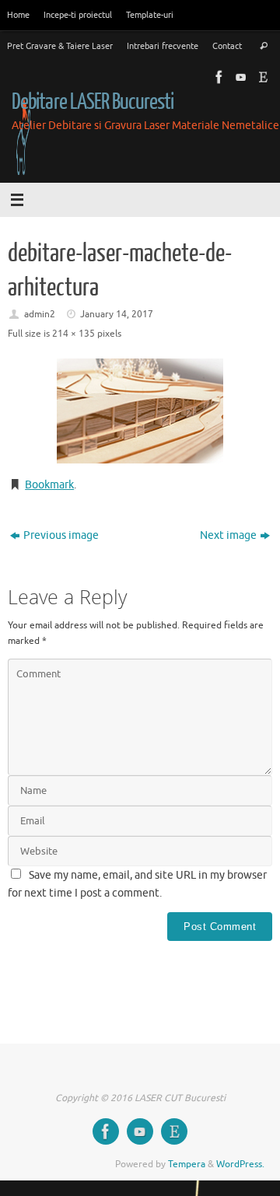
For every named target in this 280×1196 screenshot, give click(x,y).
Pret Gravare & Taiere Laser (60, 45)
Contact (227, 45)
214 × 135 (73, 333)
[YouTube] (239, 77)
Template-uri (149, 14)
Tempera (186, 1164)
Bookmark (49, 484)
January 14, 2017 (116, 314)
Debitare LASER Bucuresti (92, 101)
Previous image (61, 535)
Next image (228, 535)
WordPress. (240, 1164)
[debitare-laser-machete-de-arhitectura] (140, 410)
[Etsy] (261, 77)
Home (18, 14)
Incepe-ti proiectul (78, 14)
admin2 (39, 314)
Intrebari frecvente (162, 45)
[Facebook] (218, 77)
